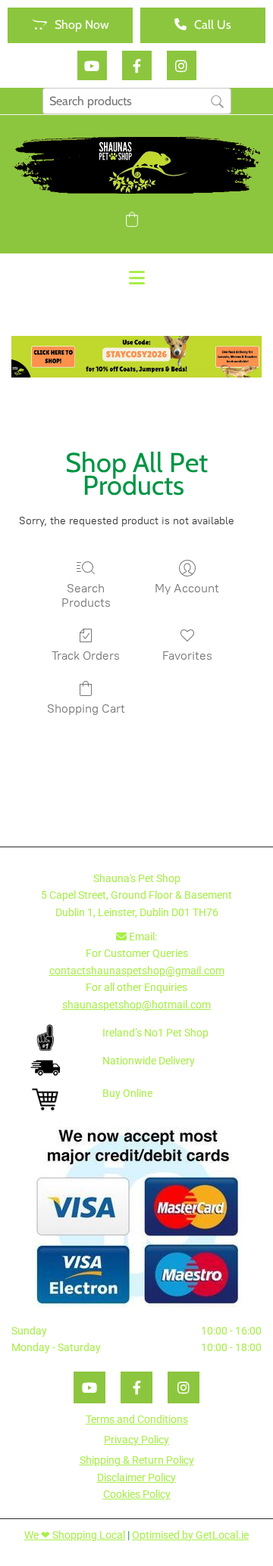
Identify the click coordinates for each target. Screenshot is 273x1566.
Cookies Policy (137, 1494)
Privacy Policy (136, 1440)
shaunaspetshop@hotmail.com (136, 1005)
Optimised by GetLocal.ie (190, 1535)
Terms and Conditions (137, 1419)
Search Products (86, 595)
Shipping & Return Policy (137, 1460)
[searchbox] (136, 101)
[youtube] (92, 65)
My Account (187, 588)
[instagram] (181, 65)
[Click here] (136, 357)
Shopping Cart (86, 708)
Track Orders (86, 655)
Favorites (187, 655)
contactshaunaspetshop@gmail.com (136, 971)
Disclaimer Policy (136, 1477)
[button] (70, 25)
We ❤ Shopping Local (74, 1535)
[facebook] (137, 65)
